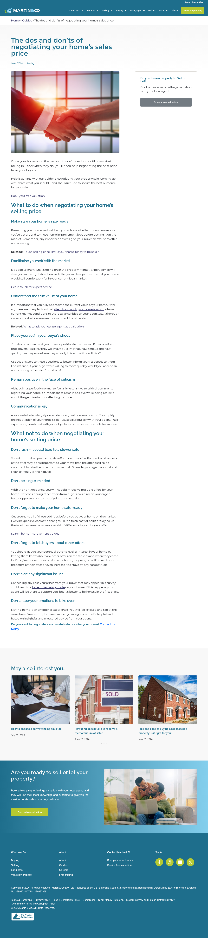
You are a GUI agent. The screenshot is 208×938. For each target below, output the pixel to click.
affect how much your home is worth (79, 309)
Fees (55, 899)
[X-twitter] (190, 862)
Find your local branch (120, 860)
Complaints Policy (70, 899)
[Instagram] (170, 862)
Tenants (91, 10)
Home (15, 20)
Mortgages (135, 10)
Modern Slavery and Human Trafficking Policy (150, 899)
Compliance (89, 899)
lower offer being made (48, 587)
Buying (119, 10)
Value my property (21, 874)
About (175, 10)
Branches (164, 10)
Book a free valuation (119, 865)
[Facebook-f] (159, 862)
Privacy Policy (42, 899)
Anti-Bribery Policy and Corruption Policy (33, 903)
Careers (63, 870)
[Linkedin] (180, 862)
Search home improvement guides (35, 533)
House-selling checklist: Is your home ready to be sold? (61, 251)
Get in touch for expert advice (31, 287)
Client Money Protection (111, 899)
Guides (152, 10)
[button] (13, 707)
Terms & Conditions (21, 899)
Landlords (74, 10)
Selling (105, 10)
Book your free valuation (28, 195)
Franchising (66, 874)
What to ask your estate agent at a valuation (53, 326)
